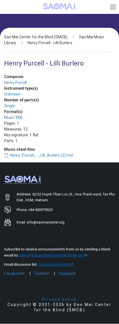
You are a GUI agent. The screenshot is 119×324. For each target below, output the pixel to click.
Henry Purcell (15, 82)
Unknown (12, 94)
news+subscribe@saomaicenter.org (52, 255)
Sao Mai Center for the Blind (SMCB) (36, 37)
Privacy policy (59, 299)
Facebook (13, 273)
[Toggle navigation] (113, 7)
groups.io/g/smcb (54, 264)
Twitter (40, 273)
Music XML (13, 117)
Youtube (65, 273)
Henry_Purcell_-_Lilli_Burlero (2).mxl (41, 155)
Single (9, 106)
